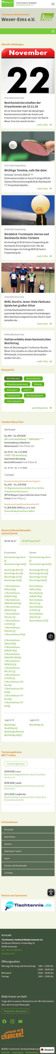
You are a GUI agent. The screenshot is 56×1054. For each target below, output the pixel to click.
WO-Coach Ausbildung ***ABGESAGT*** (23, 439)
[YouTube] (20, 1021)
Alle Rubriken (13, 378)
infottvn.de (8, 953)
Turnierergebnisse (16, 763)
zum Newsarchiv (40, 407)
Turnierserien (13, 395)
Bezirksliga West (12, 569)
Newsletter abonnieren (15, 1011)
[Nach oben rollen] (51, 1040)
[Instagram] (12, 1021)
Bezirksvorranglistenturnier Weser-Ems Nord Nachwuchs (24, 776)
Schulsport (12, 389)
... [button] (40, 481)
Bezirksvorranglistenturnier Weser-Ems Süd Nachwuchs (24, 787)
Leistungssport (14, 401)
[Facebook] (4, 1021)
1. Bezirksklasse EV (13, 634)
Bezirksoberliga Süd (14, 564)
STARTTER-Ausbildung (15, 455)
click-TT (28, 389)
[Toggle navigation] (53, 31)
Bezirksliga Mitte (13, 731)
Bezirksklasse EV (37, 620)
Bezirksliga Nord (12, 573)
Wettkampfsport (34, 395)
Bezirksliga (35, 724)
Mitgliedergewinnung (17, 384)
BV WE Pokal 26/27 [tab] (31, 541)
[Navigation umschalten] (53, 4)
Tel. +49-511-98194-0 (11, 950)
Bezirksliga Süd (12, 580)
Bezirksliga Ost (12, 576)
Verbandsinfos (33, 378)
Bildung (38, 384)
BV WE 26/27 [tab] (10, 541)
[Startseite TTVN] (19, 4)
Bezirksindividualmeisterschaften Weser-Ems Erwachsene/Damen (25, 798)
